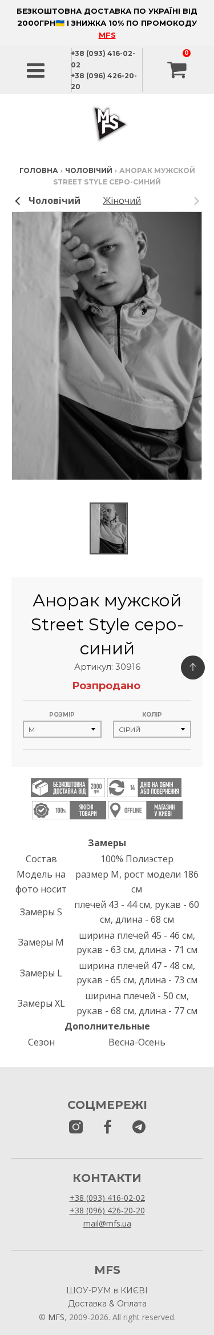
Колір (152, 714)
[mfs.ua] (76, 1127)
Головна (38, 170)
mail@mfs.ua (107, 1223)
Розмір (62, 714)
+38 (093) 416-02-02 (107, 1197)
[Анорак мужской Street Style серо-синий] (109, 528)
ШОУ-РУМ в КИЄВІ (107, 1290)
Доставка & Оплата (107, 1303)
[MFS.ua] (107, 1127)
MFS (107, 34)
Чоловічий (88, 170)
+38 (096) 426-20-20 (107, 1210)
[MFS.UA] (139, 1127)
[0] (178, 70)
